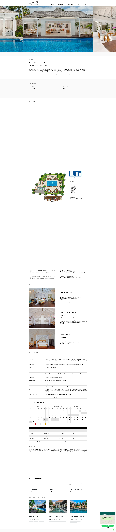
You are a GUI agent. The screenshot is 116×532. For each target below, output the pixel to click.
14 (52, 415)
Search (82, 53)
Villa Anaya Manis (56, 517)
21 (52, 417)
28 (77, 419)
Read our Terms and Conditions (35, 441)
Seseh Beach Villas (77, 517)
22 (55, 417)
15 (55, 415)
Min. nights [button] (75, 428)
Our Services (70, 4)
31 (33, 421)
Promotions (60, 4)
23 (82, 417)
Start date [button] (32, 428)
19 (66, 415)
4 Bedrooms (31, 65)
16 (82, 415)
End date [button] (46, 428)
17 (60, 415)
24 (60, 417)
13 (49, 415)
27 (49, 419)
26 (66, 417)
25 (63, 417)
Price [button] (60, 428)
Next (109, 29)
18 (63, 415)
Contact (85, 4)
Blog (78, 4)
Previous (7, 29)
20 (49, 417)
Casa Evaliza (34, 517)
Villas (52, 4)
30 (82, 419)
